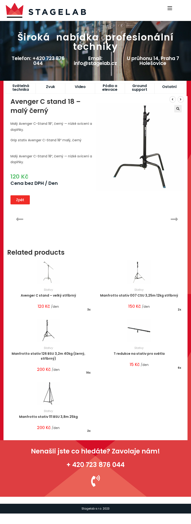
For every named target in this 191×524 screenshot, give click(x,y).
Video (80, 86)
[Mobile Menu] (170, 7)
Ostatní (169, 86)
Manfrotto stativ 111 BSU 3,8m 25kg (48, 416)
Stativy (48, 290)
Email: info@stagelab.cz (95, 61)
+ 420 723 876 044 (95, 464)
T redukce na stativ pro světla (139, 353)
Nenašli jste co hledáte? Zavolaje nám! (95, 451)
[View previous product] (172, 99)
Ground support (139, 87)
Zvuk (50, 86)
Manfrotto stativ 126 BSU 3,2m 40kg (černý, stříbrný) (48, 356)
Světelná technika (20, 87)
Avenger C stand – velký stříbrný (48, 295)
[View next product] (180, 99)
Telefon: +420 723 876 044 (38, 61)
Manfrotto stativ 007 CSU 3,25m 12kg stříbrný (139, 295)
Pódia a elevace (109, 87)
